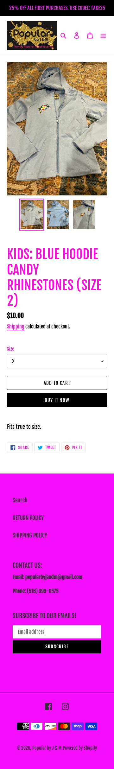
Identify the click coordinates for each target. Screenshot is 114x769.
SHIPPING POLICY (30, 535)
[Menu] (103, 35)
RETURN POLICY (28, 518)
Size (10, 349)
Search (20, 500)
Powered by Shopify (80, 748)
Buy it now (57, 400)
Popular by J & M (46, 748)
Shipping (15, 326)
